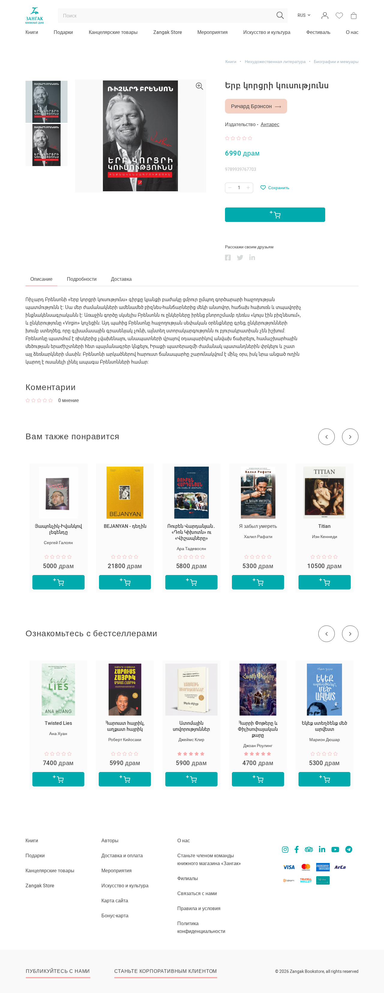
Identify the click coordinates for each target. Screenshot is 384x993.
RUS (301, 15)
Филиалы (187, 878)
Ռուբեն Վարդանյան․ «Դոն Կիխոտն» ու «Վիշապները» (191, 532)
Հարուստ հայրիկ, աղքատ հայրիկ (125, 726)
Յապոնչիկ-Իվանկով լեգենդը (58, 529)
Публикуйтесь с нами (58, 971)
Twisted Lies (58, 723)
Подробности (82, 279)
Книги (32, 32)
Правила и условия (198, 908)
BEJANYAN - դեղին (125, 526)
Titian (324, 526)
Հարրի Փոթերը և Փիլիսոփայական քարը (258, 729)
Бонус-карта (114, 916)
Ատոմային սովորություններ (191, 726)
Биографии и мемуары (336, 61)
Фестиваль (318, 32)
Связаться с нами (197, 893)
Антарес (270, 124)
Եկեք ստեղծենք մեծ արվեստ (324, 726)
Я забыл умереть (258, 526)
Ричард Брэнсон (251, 106)
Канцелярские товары (113, 32)
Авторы (109, 840)
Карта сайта (114, 901)
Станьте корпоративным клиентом (165, 971)
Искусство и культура (266, 32)
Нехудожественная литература (275, 61)
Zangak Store (167, 32)
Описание (41, 279)
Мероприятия (212, 32)
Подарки (63, 32)
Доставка (121, 279)
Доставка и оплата (122, 855)
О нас (352, 32)
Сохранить (278, 187)
